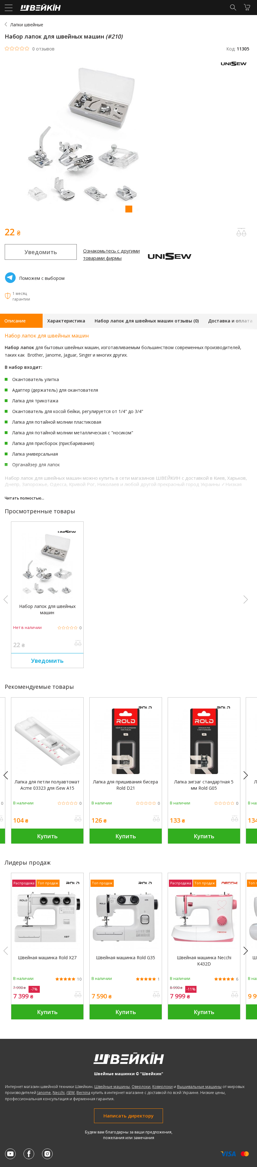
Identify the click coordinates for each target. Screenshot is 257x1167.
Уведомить (40, 252)
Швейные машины (112, 1086)
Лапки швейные (26, 25)
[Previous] (8, 775)
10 (79, 979)
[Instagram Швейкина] (47, 1154)
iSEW (70, 1092)
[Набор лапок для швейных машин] (47, 597)
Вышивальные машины (199, 1086)
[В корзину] (247, 7)
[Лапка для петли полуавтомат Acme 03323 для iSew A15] (47, 772)
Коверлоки (162, 1086)
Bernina (83, 1092)
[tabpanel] (128, 139)
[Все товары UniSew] (235, 67)
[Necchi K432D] (204, 948)
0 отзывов (43, 49)
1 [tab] (128, 209)
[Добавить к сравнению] (78, 643)
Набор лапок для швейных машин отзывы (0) (147, 321)
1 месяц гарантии (21, 296)
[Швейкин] (39, 9)
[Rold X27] (47, 948)
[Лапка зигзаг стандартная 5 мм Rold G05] (204, 772)
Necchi (59, 1092)
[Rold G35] (126, 948)
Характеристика (66, 321)
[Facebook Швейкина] (29, 1154)
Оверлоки (141, 1086)
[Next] (248, 775)
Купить (47, 836)
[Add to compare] (241, 232)
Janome (44, 1092)
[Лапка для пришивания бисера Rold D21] (126, 772)
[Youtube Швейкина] (10, 1154)
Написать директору (128, 1115)
